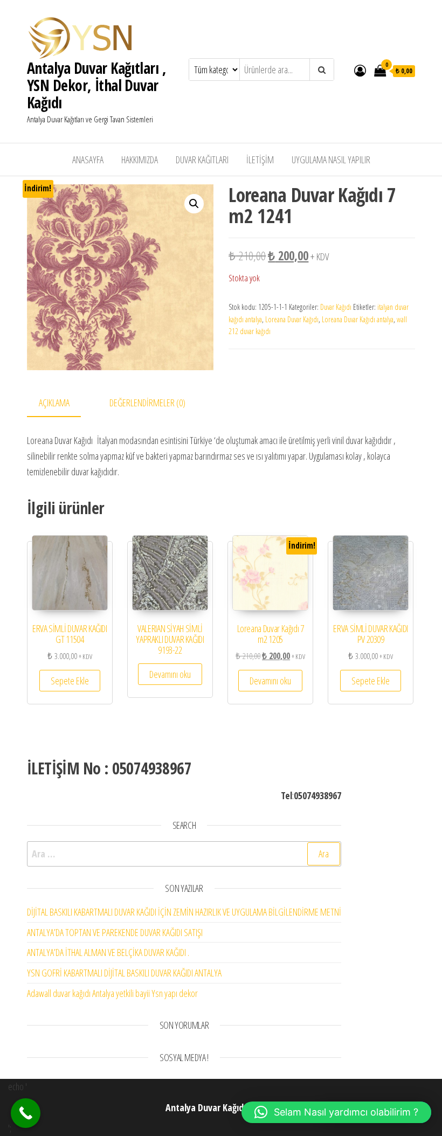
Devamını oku (170, 674)
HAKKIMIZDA (139, 159)
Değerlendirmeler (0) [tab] (147, 402)
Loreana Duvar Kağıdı (292, 319)
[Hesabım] (360, 70)
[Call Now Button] (25, 1113)
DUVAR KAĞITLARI (202, 159)
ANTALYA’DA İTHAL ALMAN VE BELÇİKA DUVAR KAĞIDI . (108, 952)
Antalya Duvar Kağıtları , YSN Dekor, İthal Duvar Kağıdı (96, 85)
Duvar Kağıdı (335, 307)
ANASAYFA (87, 159)
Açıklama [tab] (54, 402)
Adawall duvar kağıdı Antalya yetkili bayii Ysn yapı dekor (112, 993)
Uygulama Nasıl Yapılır (331, 159)
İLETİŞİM (260, 159)
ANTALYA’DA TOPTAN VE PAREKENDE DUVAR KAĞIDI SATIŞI (115, 932)
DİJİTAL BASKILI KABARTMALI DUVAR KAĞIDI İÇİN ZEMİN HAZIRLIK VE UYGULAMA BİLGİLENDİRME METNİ (184, 911)
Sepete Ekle (70, 680)
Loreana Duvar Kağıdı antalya (357, 319)
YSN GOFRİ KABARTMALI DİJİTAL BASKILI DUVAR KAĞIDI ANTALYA (124, 972)
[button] (194, 203)
